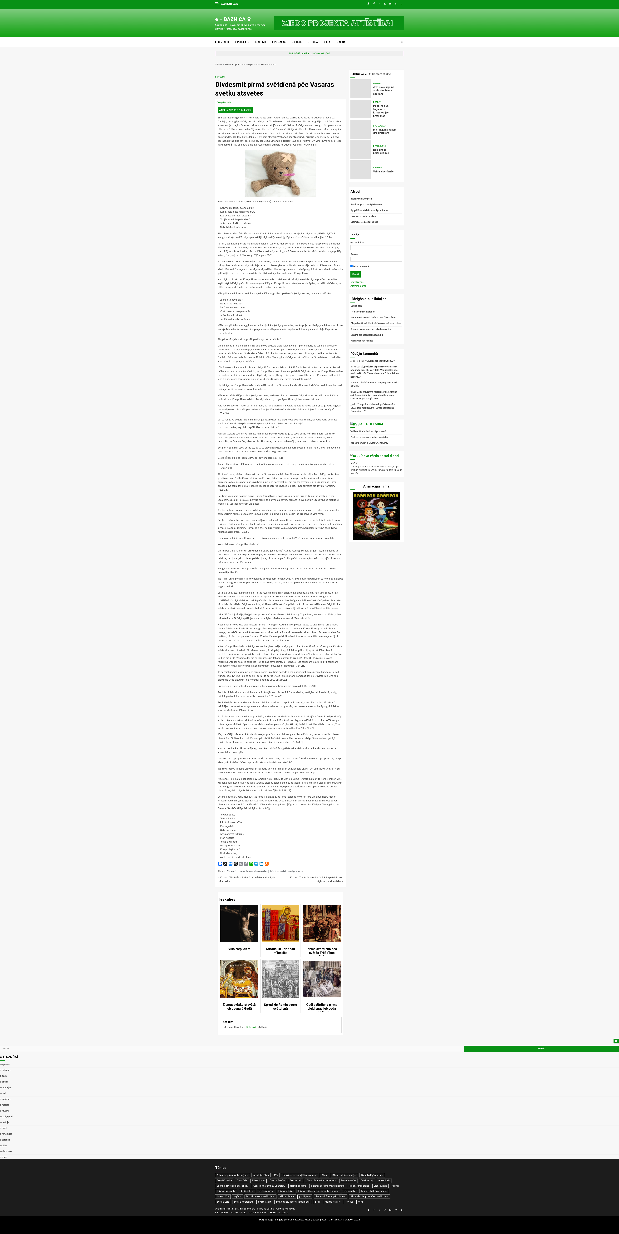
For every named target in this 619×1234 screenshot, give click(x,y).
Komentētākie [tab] (381, 74)
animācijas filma (261, 1175)
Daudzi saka (356, 306)
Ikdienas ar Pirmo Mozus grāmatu (327, 1186)
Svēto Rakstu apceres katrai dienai (293, 1202)
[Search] (402, 42)
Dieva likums (258, 1181)
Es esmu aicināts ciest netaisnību (366, 335)
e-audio (4, 1076)
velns (360, 1202)
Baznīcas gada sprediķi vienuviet (366, 205)
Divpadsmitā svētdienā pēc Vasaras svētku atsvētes (375, 323)
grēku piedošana (298, 1186)
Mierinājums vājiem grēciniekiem (360, 129)
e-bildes (4, 1082)
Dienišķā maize (224, 1181)
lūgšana (237, 1196)
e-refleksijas (379, 126)
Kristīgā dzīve (247, 1191)
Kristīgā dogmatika (226, 1191)
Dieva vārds (296, 1181)
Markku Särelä (238, 1212)
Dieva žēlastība (348, 1181)
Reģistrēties (357, 282)
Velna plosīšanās (360, 169)
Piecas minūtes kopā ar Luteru (330, 1196)
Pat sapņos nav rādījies (361, 341)
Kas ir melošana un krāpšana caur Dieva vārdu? (373, 318)
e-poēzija (4, 1122)
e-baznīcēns (357, 242)
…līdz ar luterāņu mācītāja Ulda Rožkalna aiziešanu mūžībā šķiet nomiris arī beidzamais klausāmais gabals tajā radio (373, 395)
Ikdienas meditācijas (359, 1186)
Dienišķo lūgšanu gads (372, 1175)
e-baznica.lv (384, 1181)
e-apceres (377, 83)
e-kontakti (222, 42)
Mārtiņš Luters (287, 1196)
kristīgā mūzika (285, 1191)
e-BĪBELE (297, 42)
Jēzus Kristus (380, 1186)
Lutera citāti (223, 1196)
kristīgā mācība (266, 1191)
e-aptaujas (5, 1070)
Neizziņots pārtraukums (360, 149)
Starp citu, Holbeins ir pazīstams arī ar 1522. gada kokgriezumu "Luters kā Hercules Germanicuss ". (372, 407)
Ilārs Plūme (221, 1212)
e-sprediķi (220, 77)
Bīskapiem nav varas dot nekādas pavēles (370, 329)
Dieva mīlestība (277, 1181)
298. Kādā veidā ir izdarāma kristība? (309, 53)
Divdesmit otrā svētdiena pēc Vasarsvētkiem (247, 871)
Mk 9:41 (354, 463)
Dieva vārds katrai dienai (379, 456)
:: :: (335, 1219)
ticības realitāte (332, 1202)
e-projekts (242, 42)
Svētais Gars (223, 1202)
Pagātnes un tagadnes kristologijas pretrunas (360, 109)
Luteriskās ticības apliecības (364, 222)
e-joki (3, 1093)
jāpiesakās (251, 1027)
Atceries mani (361, 266)
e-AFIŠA (341, 42)
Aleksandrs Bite (224, 1208)
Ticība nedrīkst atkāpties (362, 312)
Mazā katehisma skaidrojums (260, 1196)
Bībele (324, 1175)
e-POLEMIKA (278, 42)
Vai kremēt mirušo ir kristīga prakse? (368, 431)
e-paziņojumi (379, 146)
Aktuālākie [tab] (359, 74)
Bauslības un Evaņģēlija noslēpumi (299, 1175)
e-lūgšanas (5, 1099)
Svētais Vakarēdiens (243, 1202)
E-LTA (327, 42)
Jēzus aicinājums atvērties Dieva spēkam (360, 88)
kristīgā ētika (350, 1191)
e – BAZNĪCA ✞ (233, 19)
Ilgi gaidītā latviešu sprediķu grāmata (286, 871)
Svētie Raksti (264, 1202)
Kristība (395, 1186)
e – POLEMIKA (371, 424)
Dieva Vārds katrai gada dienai (321, 1181)
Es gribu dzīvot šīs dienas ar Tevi (232, 1186)
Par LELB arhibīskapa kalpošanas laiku (369, 437)
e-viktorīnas (6, 1151)
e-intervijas (5, 1088)
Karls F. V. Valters (258, 1212)
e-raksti (377, 102)
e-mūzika (4, 1111)
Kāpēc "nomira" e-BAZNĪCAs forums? (369, 443)
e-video (3, 1146)
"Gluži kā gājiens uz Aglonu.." (380, 361)
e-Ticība (313, 42)
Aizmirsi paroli (358, 286)
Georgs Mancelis (224, 102)
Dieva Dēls (242, 1181)
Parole (354, 254)
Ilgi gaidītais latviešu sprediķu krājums (369, 210)
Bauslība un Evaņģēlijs (361, 199)
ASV (276, 1175)
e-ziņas (3, 1157)
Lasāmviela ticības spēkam (363, 216)
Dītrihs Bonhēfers (245, 1208)
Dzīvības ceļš (367, 1181)
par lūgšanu (305, 1196)
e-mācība (4, 1105)
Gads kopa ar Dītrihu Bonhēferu (269, 1186)
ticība (317, 1202)
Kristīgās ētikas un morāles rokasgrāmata (318, 1191)
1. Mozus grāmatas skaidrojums (232, 1175)
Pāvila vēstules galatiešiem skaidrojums (369, 1196)
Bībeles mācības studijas (344, 1175)
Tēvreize (349, 1202)
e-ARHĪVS (260, 42)
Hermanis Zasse (279, 1212)
